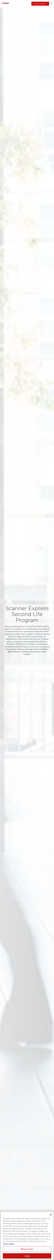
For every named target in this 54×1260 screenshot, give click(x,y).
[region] (27, 1235)
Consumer (39, 3)
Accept (27, 1256)
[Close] (51, 1214)
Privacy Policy (8, 1244)
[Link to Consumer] (5, 3)
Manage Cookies (27, 1249)
